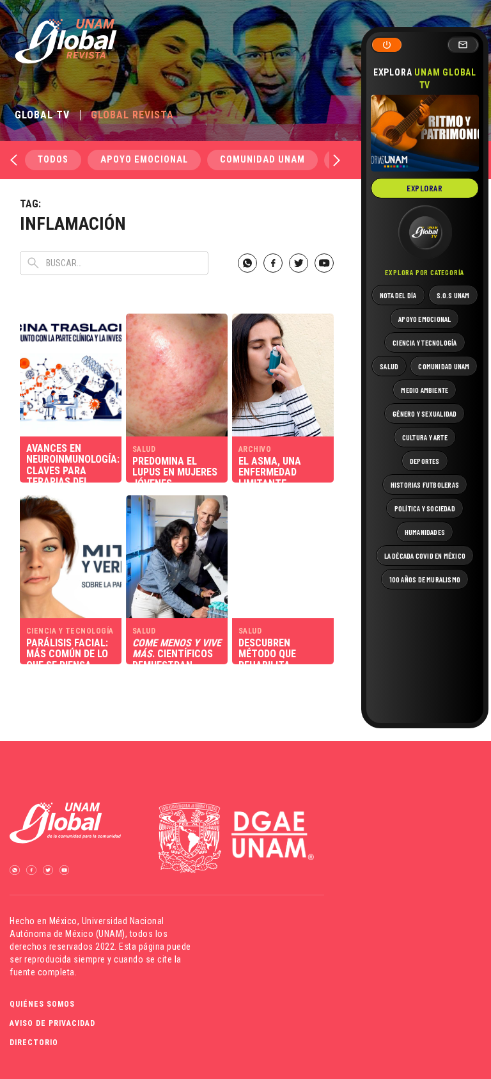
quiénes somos (42, 1004)
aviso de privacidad (52, 1023)
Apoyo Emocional (144, 159)
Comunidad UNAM (262, 159)
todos (53, 159)
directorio (34, 1042)
